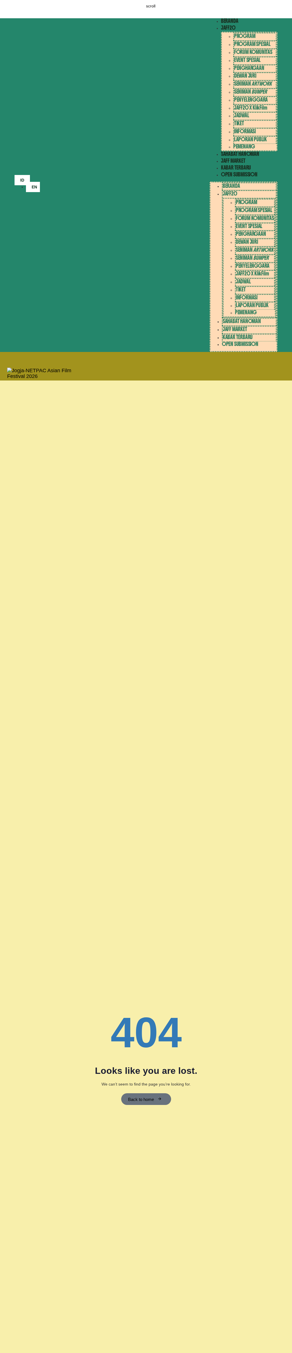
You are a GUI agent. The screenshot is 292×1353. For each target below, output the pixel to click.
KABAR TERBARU (236, 167)
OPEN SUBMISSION (239, 174)
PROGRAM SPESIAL (252, 44)
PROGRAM (245, 36)
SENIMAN (253, 83)
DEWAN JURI (245, 76)
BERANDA (229, 21)
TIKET (239, 123)
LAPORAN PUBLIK (250, 139)
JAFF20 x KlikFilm (250, 107)
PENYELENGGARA (251, 99)
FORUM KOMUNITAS (253, 52)
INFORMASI (245, 131)
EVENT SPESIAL (247, 60)
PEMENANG (244, 146)
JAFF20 (228, 28)
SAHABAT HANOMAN (240, 154)
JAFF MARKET (233, 161)
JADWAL (241, 115)
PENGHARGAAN (249, 68)
